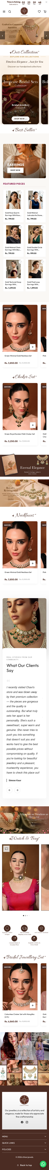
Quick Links (8, 1143)
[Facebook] (22, 1122)
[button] (4, 11)
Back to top (26, 1165)
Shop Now (15, 170)
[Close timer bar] (46, 2)
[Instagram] (27, 1122)
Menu (5, 1136)
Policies (6, 1149)
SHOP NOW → (20, 119)
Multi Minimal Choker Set (27, 434)
